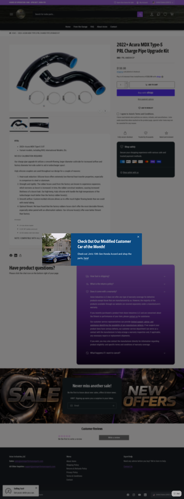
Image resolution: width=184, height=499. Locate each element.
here (86, 258)
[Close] (138, 236)
